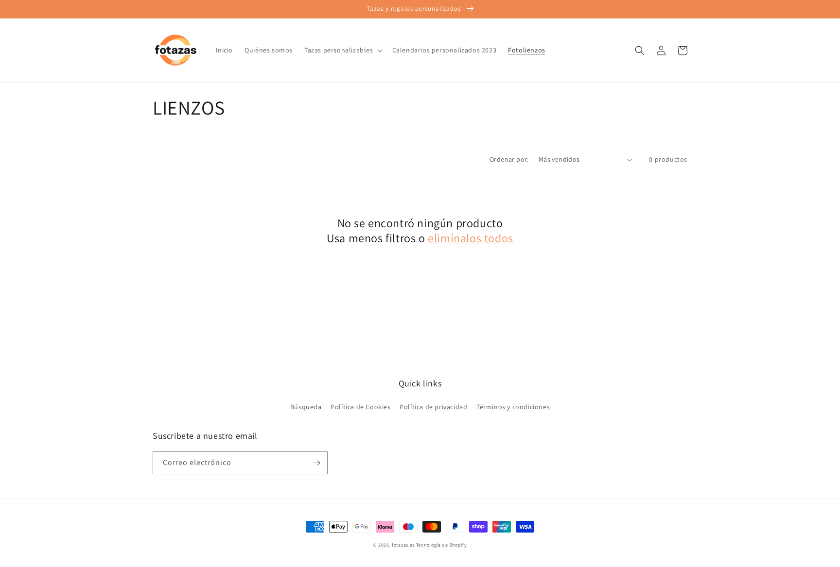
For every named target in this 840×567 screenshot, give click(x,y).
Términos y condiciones (513, 406)
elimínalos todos (470, 238)
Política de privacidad (433, 406)
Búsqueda (306, 406)
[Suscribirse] (316, 462)
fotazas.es (403, 545)
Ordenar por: (509, 159)
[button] (342, 50)
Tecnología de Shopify (441, 545)
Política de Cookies (360, 406)
